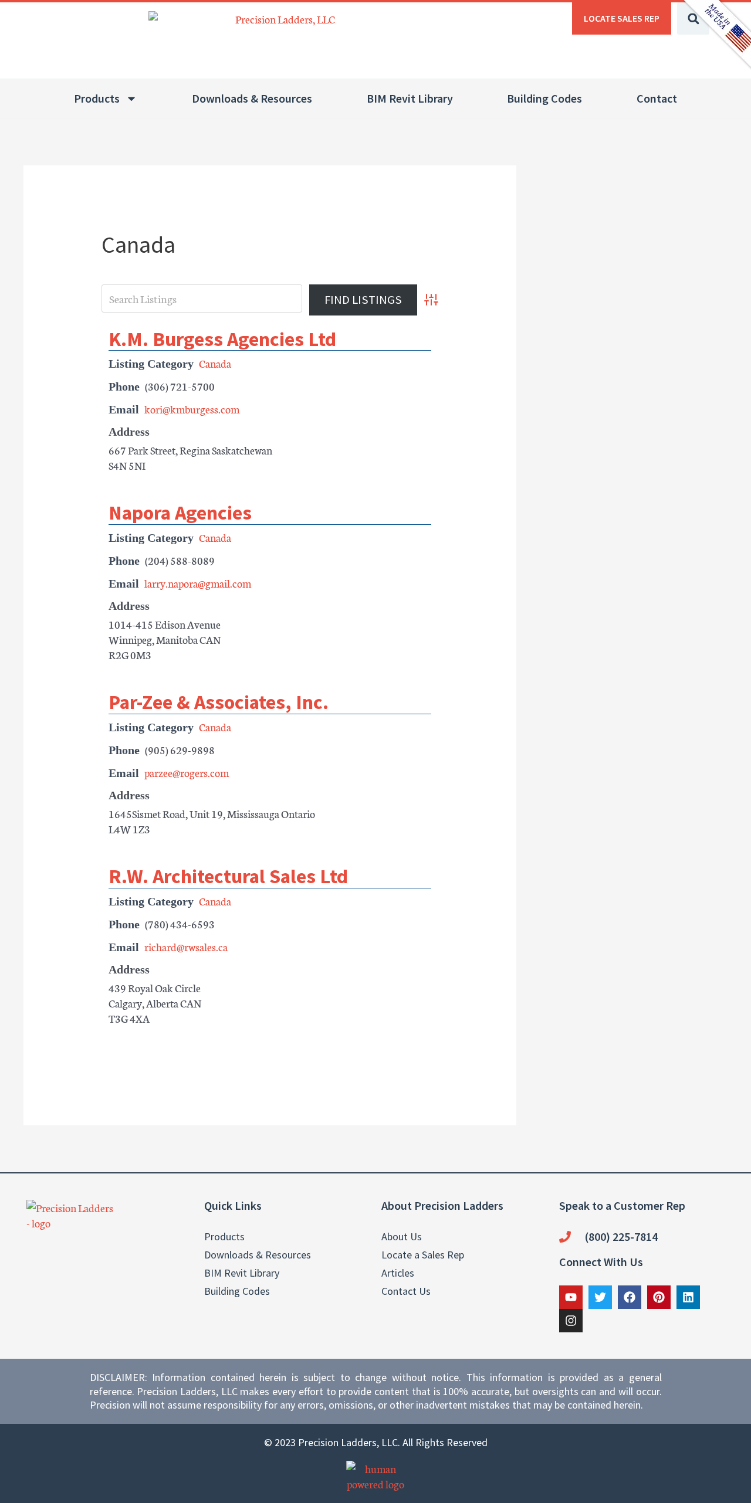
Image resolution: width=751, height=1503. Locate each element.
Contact (657, 98)
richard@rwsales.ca (186, 946)
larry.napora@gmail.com (197, 583)
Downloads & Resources (252, 98)
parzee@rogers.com (186, 772)
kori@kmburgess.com (191, 408)
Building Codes (544, 98)
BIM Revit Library (410, 98)
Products (97, 98)
